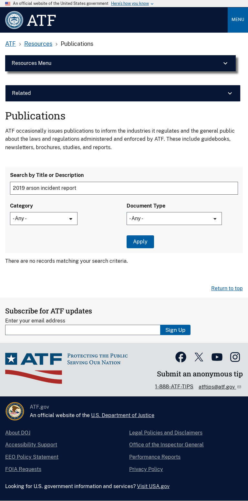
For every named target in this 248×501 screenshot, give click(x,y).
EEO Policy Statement (31, 457)
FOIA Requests (23, 469)
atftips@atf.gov (217, 387)
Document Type (146, 206)
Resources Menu (31, 63)
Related (21, 93)
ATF (10, 43)
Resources (38, 43)
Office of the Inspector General (166, 445)
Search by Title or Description (47, 175)
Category (21, 206)
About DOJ (17, 433)
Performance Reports (155, 457)
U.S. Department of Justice (122, 415)
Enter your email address (35, 321)
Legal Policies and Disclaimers (165, 433)
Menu (238, 19)
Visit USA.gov (153, 486)
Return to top (227, 288)
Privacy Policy (146, 469)
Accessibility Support (31, 445)
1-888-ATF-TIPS (174, 386)
